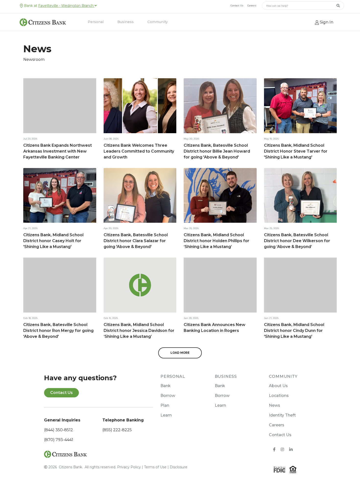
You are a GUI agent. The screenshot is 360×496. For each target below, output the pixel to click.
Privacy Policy (129, 467)
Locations (279, 395)
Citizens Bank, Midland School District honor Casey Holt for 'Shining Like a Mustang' (53, 241)
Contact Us (236, 5)
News (274, 405)
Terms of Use (155, 467)
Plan (164, 405)
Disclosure (178, 467)
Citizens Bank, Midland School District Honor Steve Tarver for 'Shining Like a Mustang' (295, 151)
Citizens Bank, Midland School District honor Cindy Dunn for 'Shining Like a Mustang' (294, 330)
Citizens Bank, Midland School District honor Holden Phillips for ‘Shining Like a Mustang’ (216, 241)
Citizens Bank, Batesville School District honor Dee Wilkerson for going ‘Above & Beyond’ (297, 241)
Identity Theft (282, 415)
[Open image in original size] (65, 454)
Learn (166, 415)
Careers (251, 5)
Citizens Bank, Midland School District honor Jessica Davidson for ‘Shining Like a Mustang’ (139, 330)
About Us (278, 385)
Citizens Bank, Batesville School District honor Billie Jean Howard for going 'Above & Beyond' (217, 151)
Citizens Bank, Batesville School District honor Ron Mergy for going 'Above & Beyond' (58, 330)
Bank (165, 385)
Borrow (167, 395)
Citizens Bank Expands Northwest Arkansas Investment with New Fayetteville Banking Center (57, 151)
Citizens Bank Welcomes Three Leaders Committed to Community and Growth (139, 151)
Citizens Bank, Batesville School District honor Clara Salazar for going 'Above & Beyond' (136, 241)
